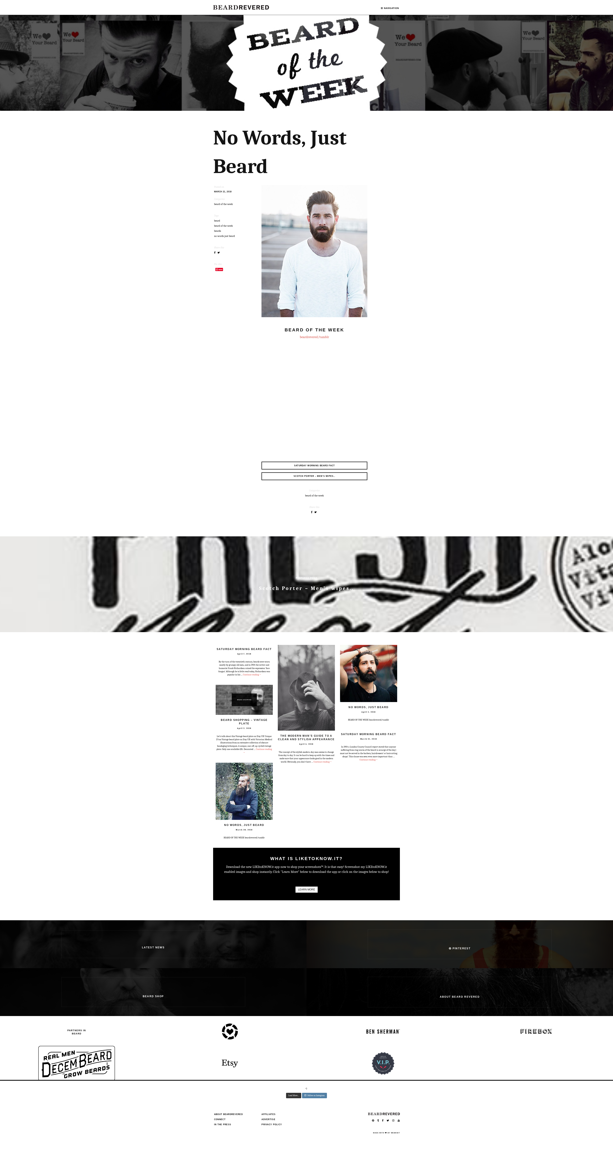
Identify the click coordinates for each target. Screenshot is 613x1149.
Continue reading (252, 674)
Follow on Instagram (316, 1095)
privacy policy (271, 1124)
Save (220, 269)
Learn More (306, 889)
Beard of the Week (223, 225)
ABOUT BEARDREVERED (228, 1114)
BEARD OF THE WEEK (223, 204)
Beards (217, 231)
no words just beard (224, 236)
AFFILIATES (268, 1114)
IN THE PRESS (222, 1124)
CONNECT (220, 1119)
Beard (217, 220)
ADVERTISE (268, 1119)
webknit (395, 1133)
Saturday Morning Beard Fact (244, 649)
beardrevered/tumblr (314, 337)
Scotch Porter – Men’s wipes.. (306, 588)
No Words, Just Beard (368, 707)
